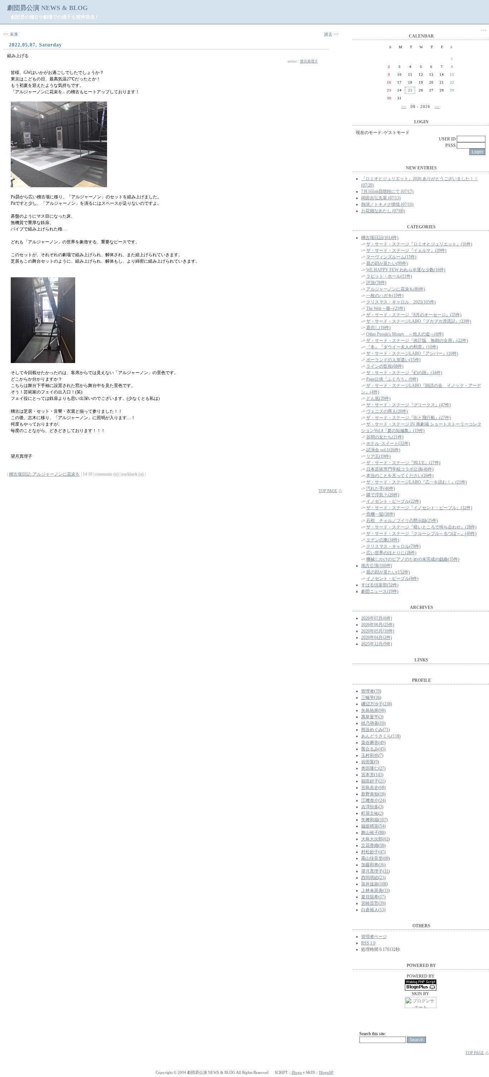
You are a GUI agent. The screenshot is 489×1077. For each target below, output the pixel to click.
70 (378, 691)
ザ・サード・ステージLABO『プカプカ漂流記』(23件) (418, 321)
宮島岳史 (369, 787)
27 (382, 768)
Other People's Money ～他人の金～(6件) (405, 334)
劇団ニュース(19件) (379, 591)
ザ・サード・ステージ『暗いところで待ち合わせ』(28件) (421, 527)
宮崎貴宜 (369, 903)
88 (382, 832)
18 (382, 793)
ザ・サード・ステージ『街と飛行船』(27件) (408, 417)
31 (386, 871)
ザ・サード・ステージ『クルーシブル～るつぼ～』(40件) (421, 533)
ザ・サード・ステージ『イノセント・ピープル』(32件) (419, 507)
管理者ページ (374, 936)
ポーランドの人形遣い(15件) (393, 359)
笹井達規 (369, 884)
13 (382, 909)
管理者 (367, 691)
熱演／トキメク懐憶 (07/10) (387, 204)
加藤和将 (369, 864)
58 (382, 845)
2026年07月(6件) (376, 618)
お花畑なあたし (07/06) (383, 210)
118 (396, 736)
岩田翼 (367, 761)
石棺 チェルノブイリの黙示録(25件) (402, 520)
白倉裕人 (369, 909)
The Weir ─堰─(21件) (385, 308)
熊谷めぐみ (372, 729)
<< (403, 106)
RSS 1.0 (368, 943)
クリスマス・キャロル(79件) (393, 546)
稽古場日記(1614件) (379, 237)
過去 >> (331, 34)
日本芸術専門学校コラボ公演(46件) (400, 469)
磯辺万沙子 (372, 703)
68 (382, 787)
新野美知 (369, 793)
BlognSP (326, 1072)
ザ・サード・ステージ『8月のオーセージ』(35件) (413, 314)
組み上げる (18, 55)
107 (383, 819)
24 (382, 800)
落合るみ (369, 748)
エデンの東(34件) (382, 539)
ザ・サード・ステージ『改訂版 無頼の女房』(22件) (417, 340)
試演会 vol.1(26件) (383, 449)
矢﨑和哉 (369, 819)
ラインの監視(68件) (384, 366)
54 (382, 826)
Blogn (297, 1072)
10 (382, 723)
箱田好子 (369, 781)
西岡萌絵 (369, 877)
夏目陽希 (369, 896)
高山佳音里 (372, 858)
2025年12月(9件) (376, 643)
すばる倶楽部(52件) (379, 584)
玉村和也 (369, 755)
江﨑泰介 (369, 800)
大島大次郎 (372, 839)
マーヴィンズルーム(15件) (391, 256)
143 (379, 774)
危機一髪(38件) (380, 514)
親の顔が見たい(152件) (388, 572)
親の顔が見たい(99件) (387, 263)
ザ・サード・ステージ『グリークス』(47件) (408, 404)
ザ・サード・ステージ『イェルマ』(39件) (406, 250)
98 (382, 710)
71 (386, 729)
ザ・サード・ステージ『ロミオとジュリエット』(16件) (419, 244)
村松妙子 (369, 851)
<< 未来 (11, 34)
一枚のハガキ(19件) (384, 295)
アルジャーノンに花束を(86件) (395, 289)
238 (387, 703)
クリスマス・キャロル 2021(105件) (401, 301)
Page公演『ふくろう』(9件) (392, 379)
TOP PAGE (328, 490)
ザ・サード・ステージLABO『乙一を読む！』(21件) (416, 482)
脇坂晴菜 (369, 826)
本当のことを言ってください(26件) (400, 475)
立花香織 (369, 845)
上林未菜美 (372, 890)
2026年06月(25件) (377, 624)
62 (386, 839)
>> (437, 106)
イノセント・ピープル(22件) (393, 501)
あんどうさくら (376, 736)
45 (382, 748)
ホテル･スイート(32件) (388, 443)
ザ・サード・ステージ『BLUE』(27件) (403, 462)
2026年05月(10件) (377, 631)
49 (382, 742)
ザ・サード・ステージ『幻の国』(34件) (404, 372)
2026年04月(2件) (376, 637)
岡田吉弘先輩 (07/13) (381, 197)
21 (382, 781)
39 (382, 903)
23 (382, 877)
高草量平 (369, 716)
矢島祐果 (369, 710)
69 (386, 858)
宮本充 (367, 774)
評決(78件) (376, 282)
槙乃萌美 (369, 723)
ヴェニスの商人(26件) (387, 411)
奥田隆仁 (369, 768)
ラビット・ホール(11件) (389, 276)
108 (383, 884)
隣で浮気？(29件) (382, 494)
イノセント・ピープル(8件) (392, 578)
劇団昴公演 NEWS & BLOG (47, 7)
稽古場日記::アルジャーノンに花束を (44, 474)
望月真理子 (309, 61)
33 (386, 890)
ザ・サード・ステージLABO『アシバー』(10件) (412, 353)
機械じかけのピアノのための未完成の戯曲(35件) (412, 559)
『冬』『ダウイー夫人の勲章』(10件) (402, 346)
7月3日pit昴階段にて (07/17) (387, 191)
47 (382, 851)
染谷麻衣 (369, 742)
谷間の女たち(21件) (384, 437)
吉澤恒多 (369, 806)
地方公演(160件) (376, 565)
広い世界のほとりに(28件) (391, 552)
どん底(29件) (378, 398)
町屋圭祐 (369, 813)
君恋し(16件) (378, 327)
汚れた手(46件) (380, 488)
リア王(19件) (378, 456)
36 (378, 697)
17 (382, 896)
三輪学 (367, 697)
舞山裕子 (369, 832)
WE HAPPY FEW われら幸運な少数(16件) (405, 269)
